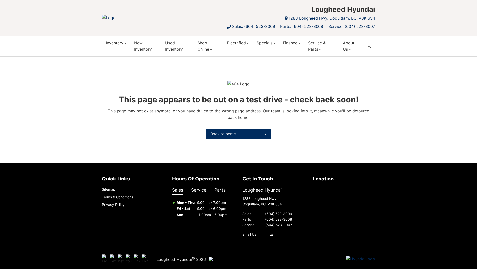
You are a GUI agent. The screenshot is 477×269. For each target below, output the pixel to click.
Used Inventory (174, 46)
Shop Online (203, 46)
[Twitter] (113, 259)
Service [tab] (198, 190)
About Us (348, 46)
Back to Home (223, 133)
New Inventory (143, 46)
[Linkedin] (137, 259)
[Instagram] (121, 259)
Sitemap (108, 189)
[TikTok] (145, 259)
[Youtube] (129, 259)
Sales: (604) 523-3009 (253, 26)
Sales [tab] (177, 190)
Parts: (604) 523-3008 (301, 26)
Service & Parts (317, 46)
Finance (290, 42)
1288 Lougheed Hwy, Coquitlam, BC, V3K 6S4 (332, 18)
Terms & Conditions (117, 197)
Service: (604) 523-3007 (351, 26)
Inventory (114, 42)
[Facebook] (105, 259)
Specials (264, 42)
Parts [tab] (220, 190)
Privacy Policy (113, 204)
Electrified (236, 42)
